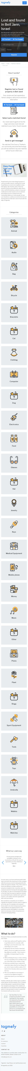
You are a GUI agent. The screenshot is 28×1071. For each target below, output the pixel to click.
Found (9, 50)
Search (14, 55)
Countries (3, 1046)
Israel (8, 63)
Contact (3, 1043)
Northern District (15, 63)
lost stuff (20, 1010)
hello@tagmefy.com (6, 1057)
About (3, 1039)
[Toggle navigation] (24, 2)
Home (3, 63)
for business (4, 1041)
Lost (3, 50)
